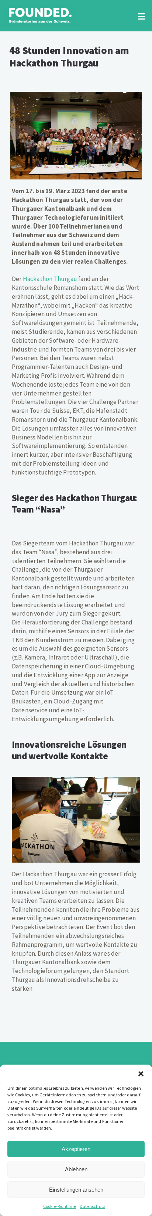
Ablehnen (76, 1169)
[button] (141, 1074)
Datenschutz (92, 1206)
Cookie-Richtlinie (59, 1206)
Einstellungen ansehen (76, 1189)
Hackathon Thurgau (50, 279)
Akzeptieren (76, 1149)
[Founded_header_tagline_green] (40, 7)
